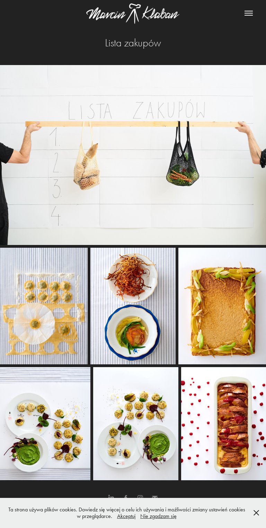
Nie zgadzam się (158, 516)
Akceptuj (126, 516)
